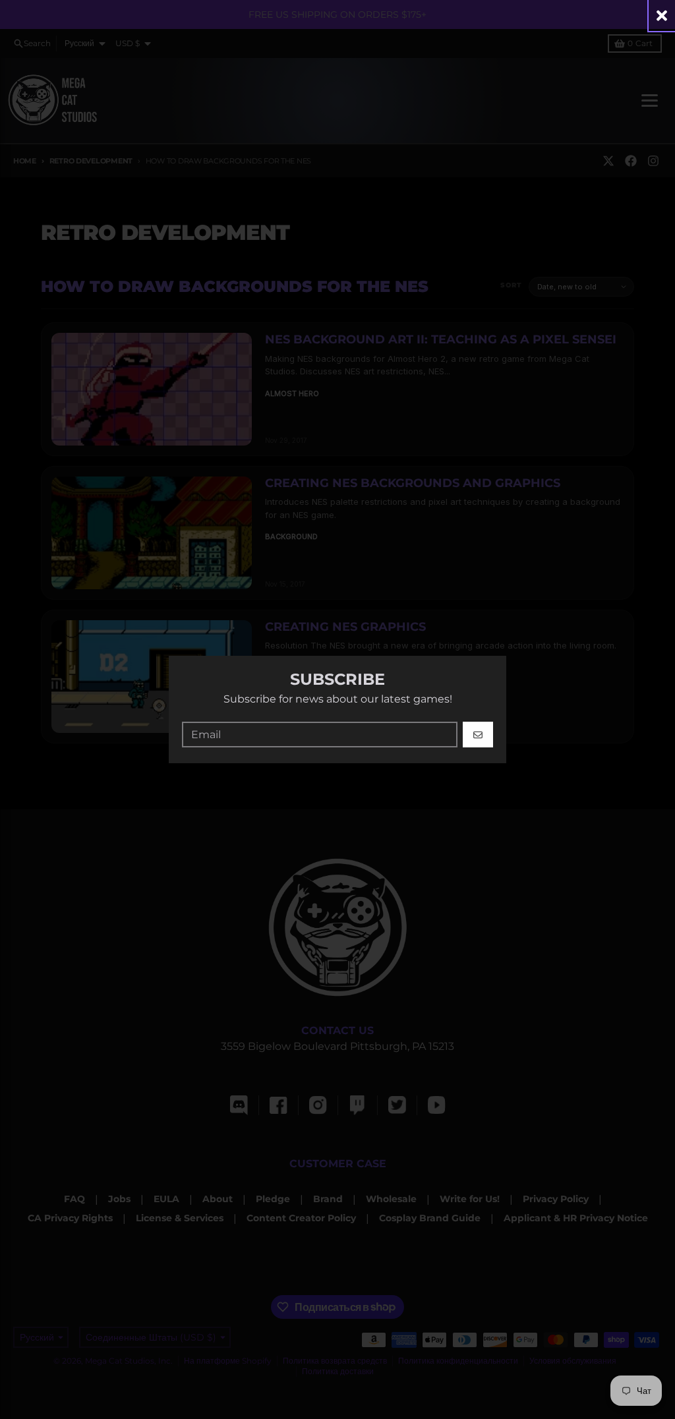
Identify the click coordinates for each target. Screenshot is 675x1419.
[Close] (662, 15)
